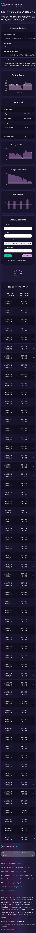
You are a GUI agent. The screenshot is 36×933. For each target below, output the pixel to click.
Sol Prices (23, 871)
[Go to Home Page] (11, 4)
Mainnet (3, 887)
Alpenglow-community (8, 891)
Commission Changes (15, 863)
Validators (4, 863)
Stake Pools (14, 871)
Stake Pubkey (9, 247)
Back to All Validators (8, 846)
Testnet (10, 887)
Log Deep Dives (5, 875)
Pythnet (18, 887)
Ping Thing (27, 867)
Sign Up (19, 883)
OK (33, 855)
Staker (7, 232)
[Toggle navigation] (33, 4)
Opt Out (30, 879)
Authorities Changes (7, 867)
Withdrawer (8, 225)
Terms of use (15, 879)
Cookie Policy (26, 853)
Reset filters (27, 255)
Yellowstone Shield (17, 875)
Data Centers (19, 867)
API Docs (4, 883)
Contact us (23, 879)
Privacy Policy (5, 879)
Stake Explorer (5, 871)
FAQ (9, 883)
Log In (14, 883)
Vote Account (9, 240)
